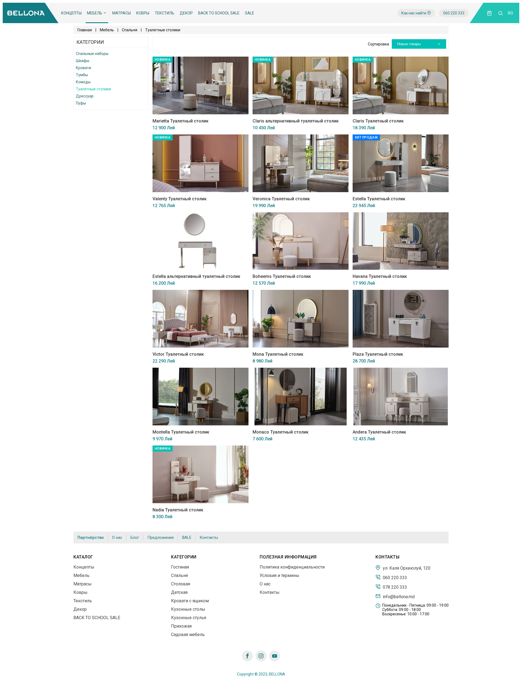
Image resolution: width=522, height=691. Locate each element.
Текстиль (164, 13)
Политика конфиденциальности (292, 567)
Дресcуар (85, 96)
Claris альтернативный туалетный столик (296, 121)
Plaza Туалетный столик (378, 354)
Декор (186, 13)
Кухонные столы (188, 609)
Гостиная (180, 567)
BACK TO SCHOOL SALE (219, 13)
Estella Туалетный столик (379, 198)
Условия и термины (279, 575)
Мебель (95, 13)
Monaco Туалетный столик (281, 432)
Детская (179, 592)
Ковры (142, 13)
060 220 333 (453, 13)
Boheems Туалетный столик (282, 276)
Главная (84, 30)
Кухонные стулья (188, 617)
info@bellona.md (398, 596)
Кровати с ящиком (190, 600)
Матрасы (121, 13)
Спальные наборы (92, 53)
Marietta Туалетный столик (181, 121)
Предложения (160, 537)
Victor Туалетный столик (178, 354)
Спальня (129, 30)
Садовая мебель (188, 634)
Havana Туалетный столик (380, 276)
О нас (117, 537)
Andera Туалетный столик (379, 432)
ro (510, 13)
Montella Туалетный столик (181, 432)
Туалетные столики (93, 89)
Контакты (209, 537)
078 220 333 (394, 587)
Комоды (83, 82)
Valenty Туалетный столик (180, 198)
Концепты (71, 13)
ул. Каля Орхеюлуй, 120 (406, 568)
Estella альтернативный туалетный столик (196, 276)
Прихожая (181, 626)
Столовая (180, 583)
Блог (134, 537)
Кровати (83, 68)
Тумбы (82, 75)
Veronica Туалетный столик (281, 198)
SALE (249, 13)
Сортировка (378, 44)
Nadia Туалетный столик (178, 509)
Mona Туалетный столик (278, 354)
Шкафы (82, 61)
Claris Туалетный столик (378, 121)
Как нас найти (414, 13)
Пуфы (81, 103)
